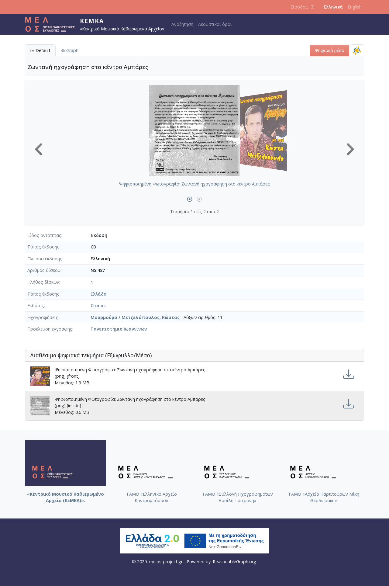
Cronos (98, 305)
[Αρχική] (52, 24)
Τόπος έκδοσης (43, 294)
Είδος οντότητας (44, 235)
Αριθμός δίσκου (43, 270)
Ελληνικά (333, 7)
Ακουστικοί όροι (215, 24)
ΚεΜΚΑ (92, 21)
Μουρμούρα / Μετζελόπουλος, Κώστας (135, 317)
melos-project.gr (166, 561)
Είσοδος (299, 7)
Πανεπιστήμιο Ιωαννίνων (119, 329)
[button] (38, 149)
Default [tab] (42, 50)
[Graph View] (357, 50)
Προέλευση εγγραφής (49, 329)
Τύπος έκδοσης (43, 247)
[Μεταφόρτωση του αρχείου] (348, 374)
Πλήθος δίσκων (43, 282)
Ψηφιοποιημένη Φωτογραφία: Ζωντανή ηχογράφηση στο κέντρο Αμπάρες (194, 184)
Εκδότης (35, 305)
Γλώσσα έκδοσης (44, 259)
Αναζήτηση (182, 24)
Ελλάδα (99, 294)
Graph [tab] (71, 50)
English (355, 7)
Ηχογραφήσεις (42, 317)
